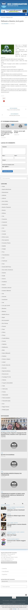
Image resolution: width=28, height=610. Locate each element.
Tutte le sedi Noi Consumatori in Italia (9, 562)
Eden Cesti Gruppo (11, 535)
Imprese (4, 284)
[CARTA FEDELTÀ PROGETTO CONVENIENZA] (14, 11)
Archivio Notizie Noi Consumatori (8, 579)
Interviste (4, 296)
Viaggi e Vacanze (5, 406)
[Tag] (22, 503)
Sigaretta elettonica (6, 371)
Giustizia (3, 17)
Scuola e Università (6, 365)
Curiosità (4, 234)
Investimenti (4, 299)
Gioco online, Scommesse (7, 269)
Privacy (3, 335)
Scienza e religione (6, 359)
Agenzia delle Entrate (6, 189)
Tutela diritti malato (6, 400)
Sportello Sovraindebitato (7, 454)
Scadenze (4, 356)
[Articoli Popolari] (5, 503)
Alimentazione (5, 192)
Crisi (3, 228)
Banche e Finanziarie (6, 207)
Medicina (4, 311)
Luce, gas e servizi (6, 305)
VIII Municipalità (5, 409)
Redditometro (5, 347)
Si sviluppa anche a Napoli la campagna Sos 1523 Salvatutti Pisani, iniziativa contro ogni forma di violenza (13, 434)
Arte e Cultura (5, 201)
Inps (3, 293)
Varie (3, 403)
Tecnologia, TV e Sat (6, 377)
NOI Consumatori (5, 23)
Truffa (3, 385)
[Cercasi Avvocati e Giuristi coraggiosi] (3, 542)
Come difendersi (5, 571)
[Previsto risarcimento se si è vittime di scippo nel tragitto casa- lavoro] (7, 126)
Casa (3, 216)
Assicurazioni (5, 204)
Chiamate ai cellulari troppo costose (16, 515)
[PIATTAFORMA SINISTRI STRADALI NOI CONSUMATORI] (14, 464)
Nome (3, 155)
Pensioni (4, 326)
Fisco (3, 252)
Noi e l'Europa (5, 323)
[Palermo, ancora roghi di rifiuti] (20, 126)
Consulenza (4, 568)
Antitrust (4, 198)
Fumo (3, 263)
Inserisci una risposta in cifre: (8, 164)
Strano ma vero (9, 17)
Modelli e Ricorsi (5, 314)
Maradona (4, 308)
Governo (4, 278)
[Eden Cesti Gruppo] (3, 534)
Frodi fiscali (4, 260)
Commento (4, 146)
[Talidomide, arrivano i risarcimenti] (3, 508)
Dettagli (14, 609)
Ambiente (4, 195)
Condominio (4, 225)
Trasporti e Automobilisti (7, 383)
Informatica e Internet (6, 287)
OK (18, 609)
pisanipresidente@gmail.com (6, 560)
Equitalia (4, 246)
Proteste (4, 341)
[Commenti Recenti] (14, 503)
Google (3, 275)
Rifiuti (3, 350)
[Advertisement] (14, 34)
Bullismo (4, 213)
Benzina (4, 210)
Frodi (3, 257)
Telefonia (4, 380)
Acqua (3, 186)
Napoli (3, 317)
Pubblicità (4, 344)
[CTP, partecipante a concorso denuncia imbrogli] (3, 526)
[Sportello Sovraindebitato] (14, 446)
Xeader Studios (22, 603)
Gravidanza (4, 281)
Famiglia (4, 249)
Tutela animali (5, 394)
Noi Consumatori (5, 320)
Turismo (4, 391)
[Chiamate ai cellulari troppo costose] (3, 517)
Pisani (3, 329)
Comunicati (4, 222)
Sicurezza (4, 368)
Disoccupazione (5, 240)
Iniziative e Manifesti (6, 290)
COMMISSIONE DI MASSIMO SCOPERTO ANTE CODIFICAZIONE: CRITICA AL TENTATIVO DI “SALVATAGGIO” (13, 495)
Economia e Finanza (6, 243)
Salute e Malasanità (6, 353)
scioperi (4, 362)
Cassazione (4, 219)
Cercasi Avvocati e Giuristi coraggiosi (16, 540)
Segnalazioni (4, 574)
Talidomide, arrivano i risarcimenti (16, 510)
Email (15, 155)
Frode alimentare (5, 254)
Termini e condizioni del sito (8, 603)
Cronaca (4, 231)
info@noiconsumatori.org (9, 559)
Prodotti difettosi (5, 338)
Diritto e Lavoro (5, 237)
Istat (3, 302)
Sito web (4, 160)
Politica (3, 332)
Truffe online (5, 388)
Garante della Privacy (6, 266)
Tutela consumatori (6, 397)
